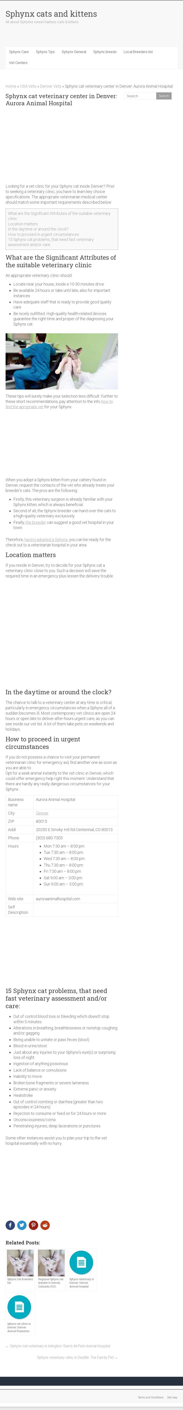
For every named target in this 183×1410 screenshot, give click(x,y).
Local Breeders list (138, 52)
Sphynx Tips (45, 52)
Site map (172, 1397)
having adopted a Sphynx (46, 539)
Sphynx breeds (104, 52)
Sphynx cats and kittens (51, 13)
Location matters (23, 224)
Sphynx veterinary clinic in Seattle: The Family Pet (77, 1357)
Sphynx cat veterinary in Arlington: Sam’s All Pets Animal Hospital (58, 1346)
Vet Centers (18, 63)
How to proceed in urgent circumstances (43, 234)
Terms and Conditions (151, 1397)
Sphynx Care (19, 52)
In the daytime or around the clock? (38, 229)
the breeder (36, 522)
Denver (42, 813)
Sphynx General (74, 52)
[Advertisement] (62, 145)
